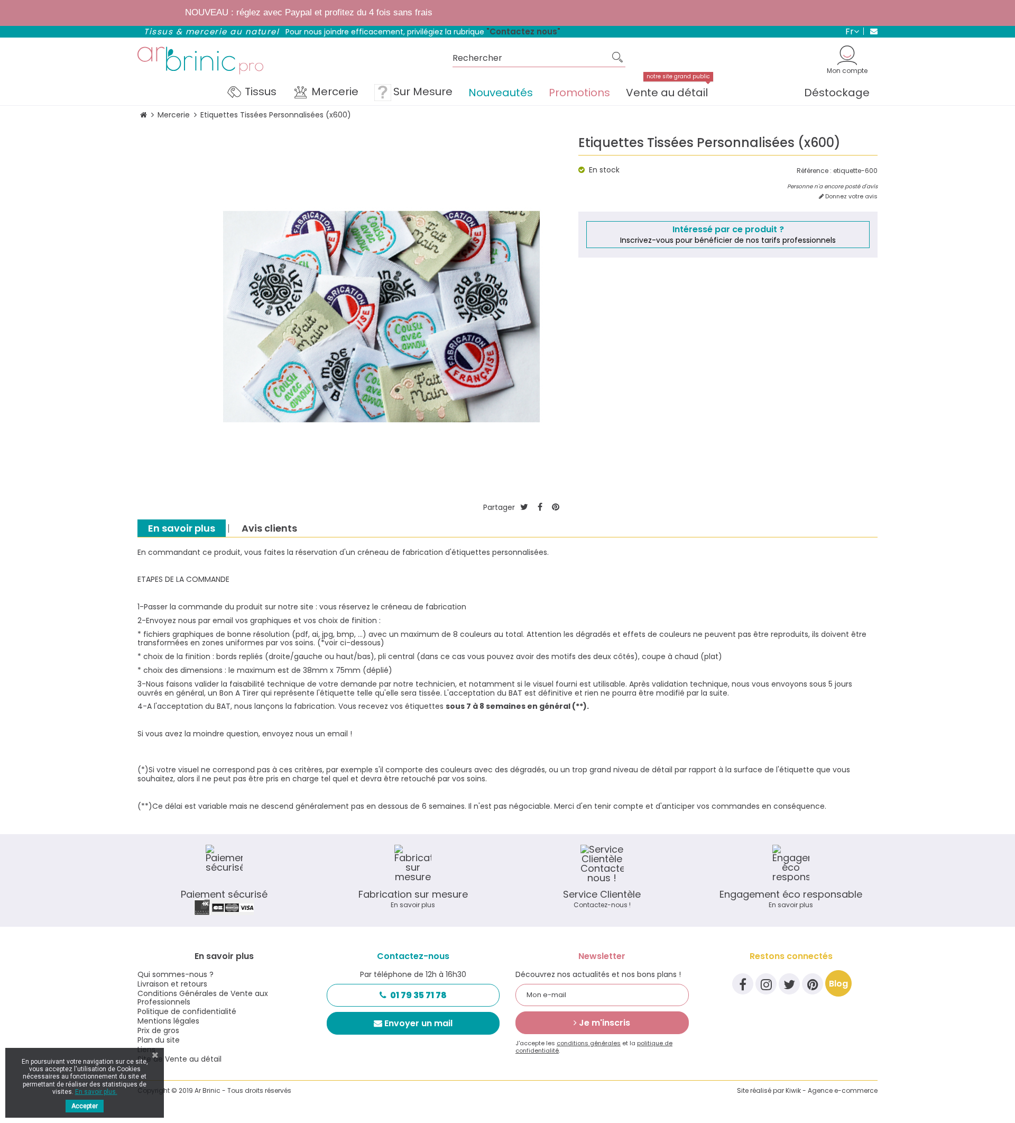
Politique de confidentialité (186, 1011)
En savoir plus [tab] (181, 528)
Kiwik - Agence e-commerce (832, 1090)
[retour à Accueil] (143, 115)
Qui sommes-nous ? (175, 974)
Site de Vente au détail (179, 1059)
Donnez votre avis (851, 196)
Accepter (84, 1106)
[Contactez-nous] (870, 31)
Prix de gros (158, 1030)
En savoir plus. (96, 1091)
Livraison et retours (172, 984)
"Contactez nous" (523, 31)
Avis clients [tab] (269, 528)
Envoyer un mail (418, 1023)
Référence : (814, 171)
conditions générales (589, 1043)
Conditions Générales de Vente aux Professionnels (202, 997)
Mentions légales (168, 1021)
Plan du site (158, 1040)
